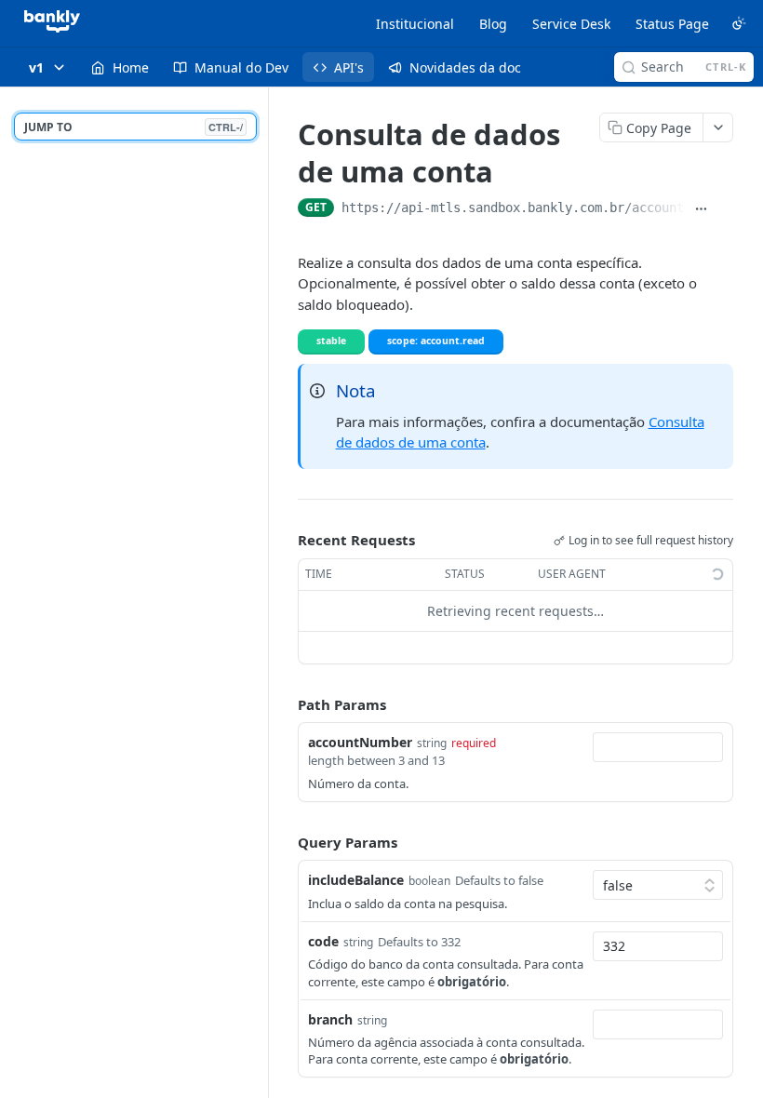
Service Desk (571, 24)
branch (330, 1019)
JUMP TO (133, 127)
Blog (493, 24)
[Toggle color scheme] (739, 23)
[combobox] (658, 747)
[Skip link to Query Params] (284, 842)
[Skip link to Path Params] (284, 704)
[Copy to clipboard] (725, 209)
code (323, 941)
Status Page (672, 24)
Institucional (415, 24)
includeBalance (356, 880)
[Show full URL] (701, 209)
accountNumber (360, 742)
